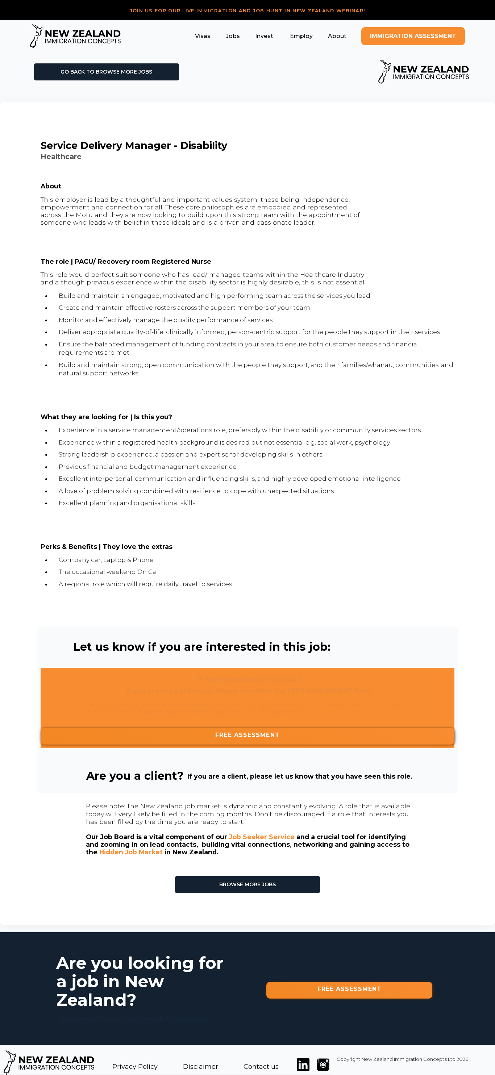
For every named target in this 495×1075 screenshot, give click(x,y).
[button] (202, 36)
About (337, 36)
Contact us (261, 1067)
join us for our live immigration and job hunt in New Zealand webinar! (248, 10)
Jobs (233, 36)
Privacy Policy (135, 1067)
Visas (203, 36)
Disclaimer (200, 1067)
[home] (75, 36)
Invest (264, 36)
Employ (300, 36)
